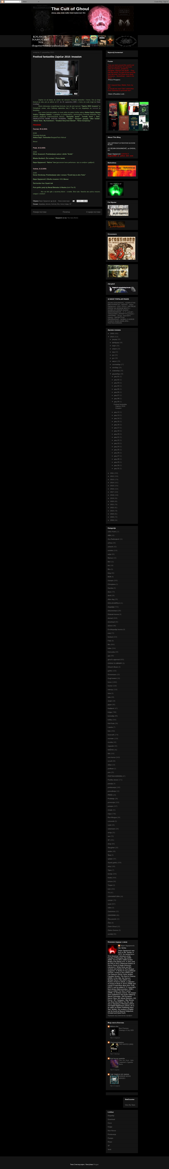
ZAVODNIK (112, 915)
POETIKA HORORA (115, 323)
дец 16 (117, 425)
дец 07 (117, 395)
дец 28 (117, 459)
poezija (110, 783)
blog (109, 573)
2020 (112, 501)
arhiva (110, 543)
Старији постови (93, 212)
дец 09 (117, 402)
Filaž (109, 641)
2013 (112, 479)
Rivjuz (110, 1142)
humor (110, 686)
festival (53, 204)
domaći (48, 204)
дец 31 (117, 468)
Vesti (109, 1149)
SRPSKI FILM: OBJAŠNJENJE (116, 318)
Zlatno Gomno (113, 930)
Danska (110, 588)
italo (109, 697)
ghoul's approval (114, 659)
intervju (110, 689)
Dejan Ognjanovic (127, 946)
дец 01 (117, 376)
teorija (110, 874)
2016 (112, 489)
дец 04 (117, 386)
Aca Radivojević (113, 539)
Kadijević (111, 708)
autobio (110, 550)
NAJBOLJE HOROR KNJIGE (118, 310)
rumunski (111, 821)
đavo (109, 592)
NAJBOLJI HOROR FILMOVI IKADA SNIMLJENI (121, 320)
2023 (112, 511)
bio (109, 565)
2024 (112, 514)
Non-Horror (112, 1131)
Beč (109, 562)
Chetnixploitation (117, 1042)
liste (109, 731)
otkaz (110, 765)
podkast (110, 768)
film (58, 204)
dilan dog (111, 599)
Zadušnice (111, 911)
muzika (110, 742)
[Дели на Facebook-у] (84, 201)
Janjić (110, 701)
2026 (112, 520)
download (111, 622)
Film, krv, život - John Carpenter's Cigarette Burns (126, 1062)
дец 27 (117, 456)
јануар (114, 339)
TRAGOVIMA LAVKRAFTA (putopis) (121, 314)
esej (109, 633)
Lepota (110, 727)
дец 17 (117, 428)
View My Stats (130, 1105)
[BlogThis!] (80, 201)
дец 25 (117, 450)
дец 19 (117, 431)
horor (62, 204)
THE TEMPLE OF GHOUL (119, 1074)
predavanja (112, 787)
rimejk (110, 810)
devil (109, 595)
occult (110, 761)
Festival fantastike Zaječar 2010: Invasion (57, 56)
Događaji (111, 1115)
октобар (115, 367)
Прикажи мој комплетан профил (120, 1015)
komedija (111, 716)
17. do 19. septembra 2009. (67, 102)
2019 (112, 498)
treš (109, 889)
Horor (110, 1123)
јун (113, 355)
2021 (112, 504)
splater (110, 859)
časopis (110, 580)
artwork (110, 547)
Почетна (66, 212)
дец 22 (117, 440)
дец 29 (117, 462)
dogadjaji (42, 204)
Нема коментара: (64, 201)
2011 (112, 473)
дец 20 (117, 434)
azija (109, 554)
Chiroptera (111, 584)
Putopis (110, 1138)
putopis (110, 806)
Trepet (110, 885)
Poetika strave (113, 780)
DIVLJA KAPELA (114, 603)
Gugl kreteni (112, 678)
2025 (112, 517)
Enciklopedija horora (115, 629)
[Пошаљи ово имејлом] (78, 201)
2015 (112, 486)
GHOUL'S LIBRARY (115, 663)
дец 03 (117, 383)
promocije (111, 802)
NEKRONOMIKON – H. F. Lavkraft (120, 312)
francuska (111, 652)
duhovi (110, 626)
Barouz (110, 558)
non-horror (112, 757)
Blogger (95, 1164)
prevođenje (112, 791)
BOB (109, 577)
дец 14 (117, 418)
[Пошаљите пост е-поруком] (73, 201)
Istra (109, 693)
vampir (110, 900)
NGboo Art (114, 1026)
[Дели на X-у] (82, 201)
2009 (112, 333)
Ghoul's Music (113, 667)
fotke (109, 648)
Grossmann (112, 674)
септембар (116, 364)
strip (109, 866)
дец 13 (117, 415)
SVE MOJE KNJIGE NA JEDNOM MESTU (122, 307)
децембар (116, 374)
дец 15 (117, 421)
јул (113, 358)
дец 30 (117, 465)
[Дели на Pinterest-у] (86, 201)
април (114, 349)
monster (111, 738)
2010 (112, 337)
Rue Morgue (112, 817)
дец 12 (117, 412)
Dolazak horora (113, 614)
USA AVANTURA (114, 896)
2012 (112, 476)
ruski (109, 825)
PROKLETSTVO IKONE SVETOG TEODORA (49, 118)
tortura (110, 881)
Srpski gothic (112, 863)
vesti (109, 904)
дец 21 (117, 437)
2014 (112, 482)
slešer (110, 851)
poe (109, 772)
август (114, 361)
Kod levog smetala (117, 1058)
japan (110, 704)
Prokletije (111, 799)
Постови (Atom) (72, 218)
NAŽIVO (111, 750)
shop (109, 844)
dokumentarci (113, 611)
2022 (112, 507)
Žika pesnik (112, 919)
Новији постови (39, 212)
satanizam (111, 829)
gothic (110, 671)
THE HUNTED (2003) (126, 1044)
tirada (110, 878)
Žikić (109, 923)
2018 (112, 495)
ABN (109, 535)
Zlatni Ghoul (112, 926)
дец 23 (117, 443)
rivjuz (110, 814)
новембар (116, 371)
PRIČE (110, 795)
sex (109, 836)
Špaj (109, 855)
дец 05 (117, 389)
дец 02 (117, 380)
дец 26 (117, 453)
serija (110, 832)
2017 (112, 492)
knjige (67, 204)
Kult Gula (111, 723)
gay (109, 656)
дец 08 (117, 398)
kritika (110, 720)
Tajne (110, 870)
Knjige (110, 1127)
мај (113, 352)
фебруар (115, 342)
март (114, 346)
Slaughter (111, 847)
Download (111, 1119)
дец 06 (117, 392)
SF (70, 204)
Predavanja (112, 1134)
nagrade (111, 746)
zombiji (110, 934)
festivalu (95, 108)
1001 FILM (112, 532)
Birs (109, 569)
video (110, 908)
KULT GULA (121, 306)
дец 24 (117, 446)
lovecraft (111, 735)
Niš (109, 753)
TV (109, 893)
